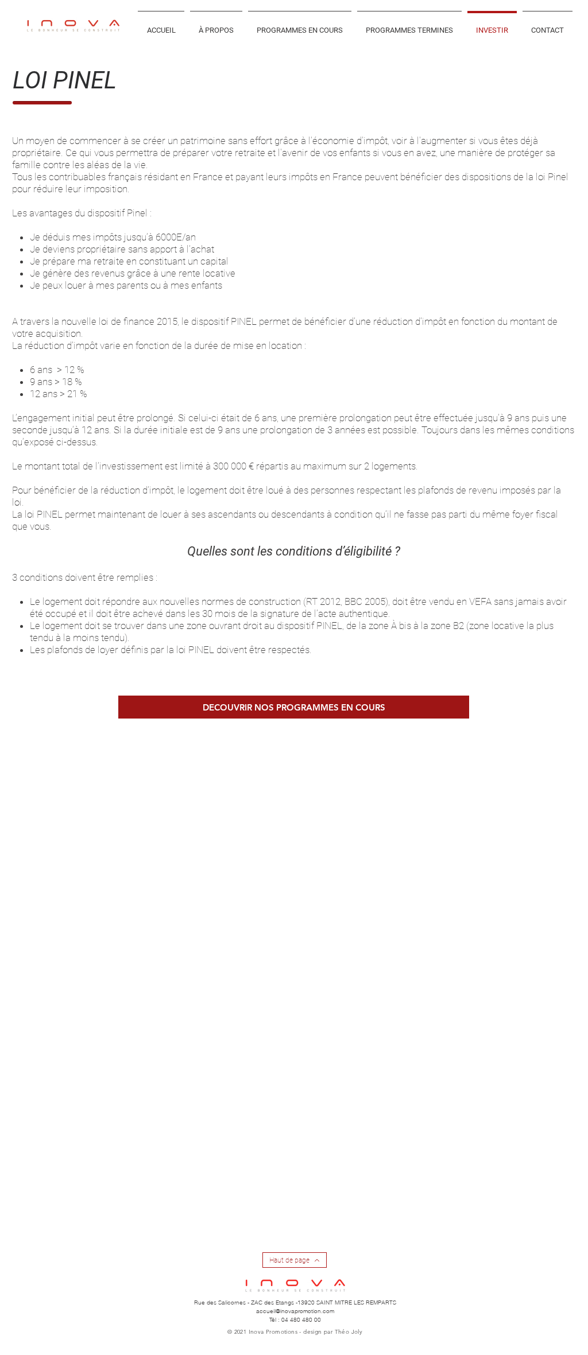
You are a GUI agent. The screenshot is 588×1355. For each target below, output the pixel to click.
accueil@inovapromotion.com (295, 1311)
